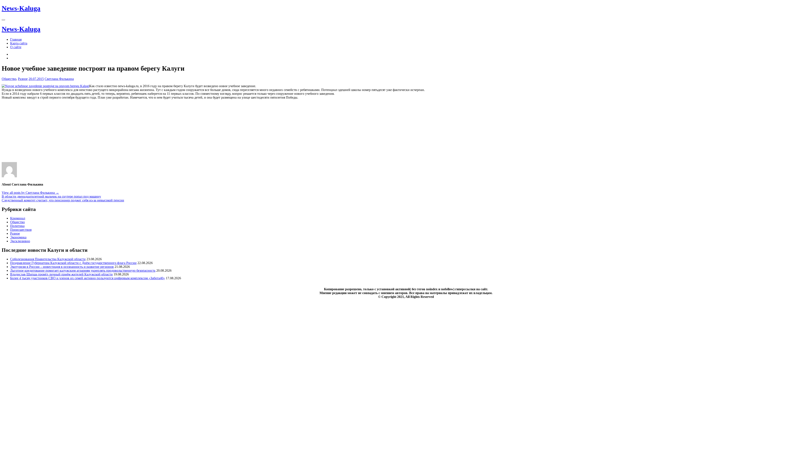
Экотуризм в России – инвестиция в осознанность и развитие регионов (62, 266)
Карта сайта (18, 43)
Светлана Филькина (59, 79)
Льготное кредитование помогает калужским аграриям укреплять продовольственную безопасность (82, 270)
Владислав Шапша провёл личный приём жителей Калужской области (61, 274)
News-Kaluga (21, 8)
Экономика (18, 237)
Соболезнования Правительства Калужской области (48, 259)
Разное (23, 79)
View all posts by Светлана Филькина (30, 192)
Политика (17, 226)
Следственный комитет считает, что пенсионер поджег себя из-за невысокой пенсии (63, 200)
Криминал (17, 218)
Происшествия (21, 229)
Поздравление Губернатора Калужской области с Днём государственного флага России (73, 263)
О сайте (15, 47)
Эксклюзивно (20, 241)
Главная (16, 39)
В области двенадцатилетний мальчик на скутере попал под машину (51, 196)
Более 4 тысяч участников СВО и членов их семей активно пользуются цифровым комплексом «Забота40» (87, 278)
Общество (9, 79)
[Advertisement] (128, 132)
